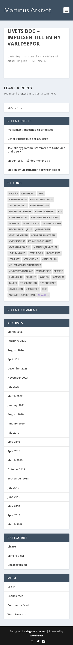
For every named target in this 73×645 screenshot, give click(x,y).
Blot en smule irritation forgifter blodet (33, 170)
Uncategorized (17, 565)
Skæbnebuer (16, 277)
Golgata (14, 223)
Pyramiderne (43, 271)
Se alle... (43, 295)
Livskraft (14, 259)
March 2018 (14, 524)
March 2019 (14, 460)
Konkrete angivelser (43, 235)
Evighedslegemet (44, 211)
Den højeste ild (18, 205)
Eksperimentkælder (20, 211)
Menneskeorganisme (21, 271)
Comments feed (18, 605)
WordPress (36, 635)
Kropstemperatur (19, 247)
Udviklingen (16, 289)
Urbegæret (32, 289)
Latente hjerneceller (45, 247)
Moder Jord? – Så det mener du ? (28, 160)
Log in (11, 587)
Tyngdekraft (48, 283)
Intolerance (16, 229)
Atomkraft (28, 193)
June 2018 (13, 497)
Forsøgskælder (18, 217)
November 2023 (17, 377)
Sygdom (44, 277)
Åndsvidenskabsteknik (22, 295)
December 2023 (17, 368)
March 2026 (14, 331)
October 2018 (16, 469)
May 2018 (13, 506)
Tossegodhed (28, 283)
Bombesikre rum (18, 199)
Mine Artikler (15, 555)
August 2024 (15, 350)
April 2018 (13, 515)
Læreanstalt (31, 259)
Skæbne (58, 271)
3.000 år (13, 193)
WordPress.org (16, 614)
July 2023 (13, 386)
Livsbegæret (53, 253)
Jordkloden (43, 229)
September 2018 (18, 478)
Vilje (44, 289)
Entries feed (15, 596)
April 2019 (13, 451)
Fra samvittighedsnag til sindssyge (30, 129)
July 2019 (13, 432)
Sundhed (31, 277)
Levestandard (17, 253)
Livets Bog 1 (36, 253)
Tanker (13, 283)
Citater (12, 546)
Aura (41, 193)
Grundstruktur (51, 223)
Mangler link (49, 259)
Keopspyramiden (18, 235)
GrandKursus (31, 223)
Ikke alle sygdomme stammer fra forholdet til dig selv (36, 149)
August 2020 (15, 414)
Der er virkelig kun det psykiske (27, 139)
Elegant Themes (36, 631)
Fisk (60, 211)
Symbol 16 (58, 277)
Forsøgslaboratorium (45, 217)
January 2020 (16, 423)
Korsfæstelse (17, 241)
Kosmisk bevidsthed (39, 241)
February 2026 (16, 341)
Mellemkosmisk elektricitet (25, 265)
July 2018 (13, 488)
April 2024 (13, 359)
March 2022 (14, 396)
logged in (25, 93)
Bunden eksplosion (41, 199)
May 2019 (13, 442)
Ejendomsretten (39, 205)
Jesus (29, 229)
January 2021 (16, 405)
